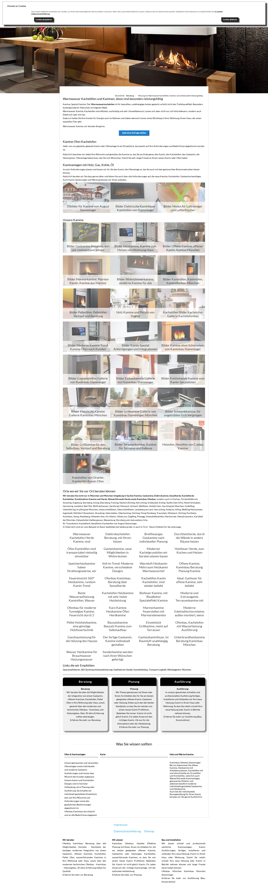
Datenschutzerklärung (127, 831)
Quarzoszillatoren (71, 669)
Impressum (120, 824)
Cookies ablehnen (230, 19)
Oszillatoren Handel (123, 669)
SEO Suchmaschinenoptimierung (96, 669)
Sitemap (149, 831)
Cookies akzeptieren (44, 19)
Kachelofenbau (141, 669)
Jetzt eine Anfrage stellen (134, 132)
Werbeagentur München (179, 669)
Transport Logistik (157, 669)
